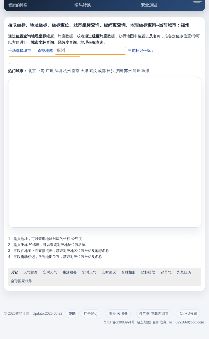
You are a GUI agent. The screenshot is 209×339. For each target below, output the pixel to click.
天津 (84, 71)
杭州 (67, 71)
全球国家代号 (21, 281)
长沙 (110, 71)
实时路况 (109, 272)
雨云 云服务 (118, 313)
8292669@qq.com (190, 322)
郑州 (136, 71)
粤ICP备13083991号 (119, 322)
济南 (119, 71)
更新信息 (159, 322)
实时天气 (50, 272)
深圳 (58, 71)
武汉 (93, 71)
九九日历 (184, 272)
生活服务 (70, 272)
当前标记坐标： (141, 50)
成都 (102, 71)
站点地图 (144, 322)
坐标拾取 (148, 272)
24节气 (166, 272)
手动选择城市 (19, 50)
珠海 (145, 71)
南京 (75, 71)
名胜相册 (128, 272)
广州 (49, 71)
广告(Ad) (90, 313)
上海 (41, 71)
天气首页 (30, 272)
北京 (32, 71)
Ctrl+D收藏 (188, 313)
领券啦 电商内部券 (153, 313)
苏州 (128, 71)
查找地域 (45, 50)
